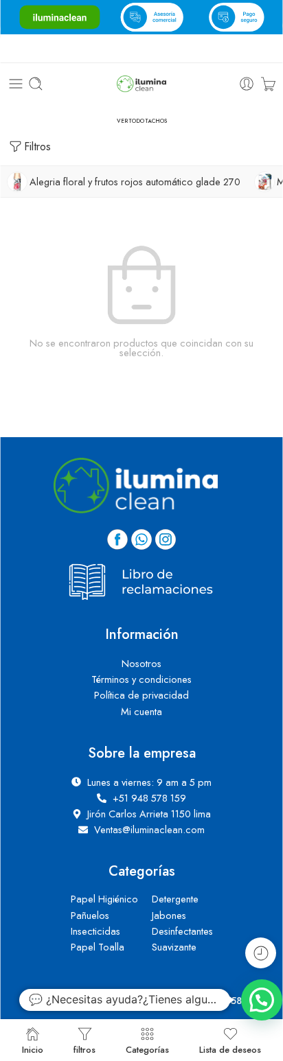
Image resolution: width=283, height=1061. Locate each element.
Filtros (37, 146)
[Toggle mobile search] (35, 83)
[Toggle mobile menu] (16, 83)
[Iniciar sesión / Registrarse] (246, 83)
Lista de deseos (230, 1048)
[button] (261, 1000)
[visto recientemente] (260, 952)
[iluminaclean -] (141, 84)
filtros (84, 1048)
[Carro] (268, 83)
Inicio (32, 1048)
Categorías (147, 1048)
